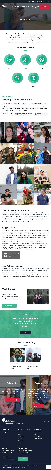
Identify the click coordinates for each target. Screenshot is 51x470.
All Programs (5, 432)
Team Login (24, 467)
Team (23, 6)
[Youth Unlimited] (6, 6)
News (27, 6)
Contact (41, 1)
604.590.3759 (6, 457)
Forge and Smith (34, 465)
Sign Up (23, 458)
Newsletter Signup (33, 1)
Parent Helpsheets (38, 438)
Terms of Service (14, 465)
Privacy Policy (20, 465)
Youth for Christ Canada (38, 242)
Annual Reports (37, 432)
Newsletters (14, 364)
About (12, 6)
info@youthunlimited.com (9, 459)
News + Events (21, 436)
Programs (17, 6)
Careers (25, 332)
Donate (44, 6)
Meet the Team (9, 306)
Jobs (35, 434)
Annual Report (37, 7)
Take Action (32, 7)
